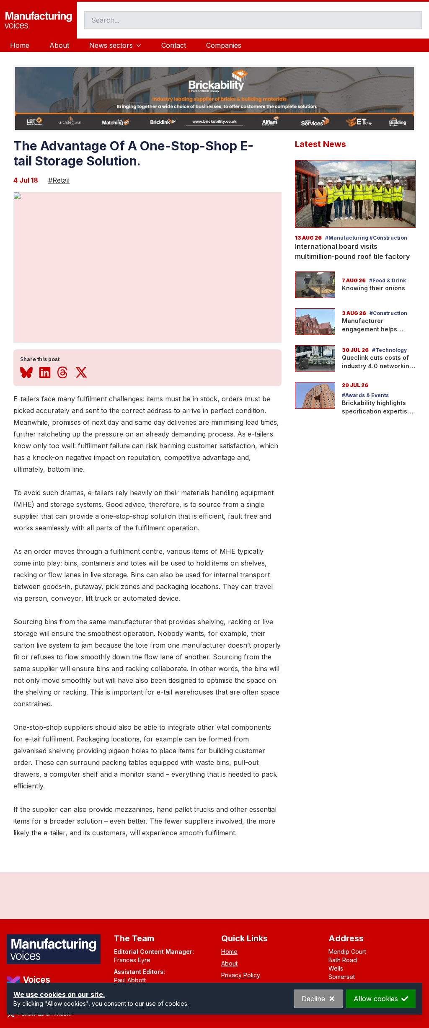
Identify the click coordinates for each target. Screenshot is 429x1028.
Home (19, 45)
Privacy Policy (240, 975)
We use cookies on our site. (59, 994)
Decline (313, 998)
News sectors (111, 45)
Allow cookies (376, 998)
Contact (173, 45)
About (59, 45)
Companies (223, 45)
